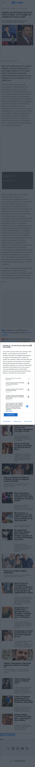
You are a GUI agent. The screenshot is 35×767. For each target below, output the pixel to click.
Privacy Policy (28, 421)
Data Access (17, 421)
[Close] (31, 346)
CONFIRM (10, 414)
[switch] (27, 383)
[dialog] (17, 383)
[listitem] (17, 379)
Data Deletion (7, 421)
